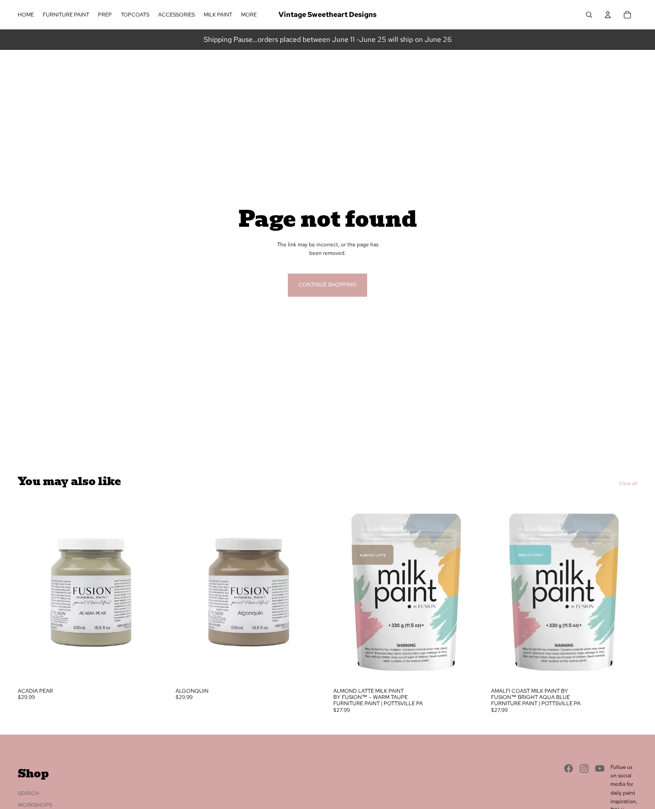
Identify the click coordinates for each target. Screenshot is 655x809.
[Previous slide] (31, 592)
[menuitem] (249, 14)
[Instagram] (584, 768)
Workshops (35, 805)
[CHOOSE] (150, 670)
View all (628, 483)
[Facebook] (568, 768)
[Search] (589, 15)
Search (28, 793)
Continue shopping (327, 284)
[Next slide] (150, 592)
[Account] (608, 15)
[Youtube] (599, 768)
